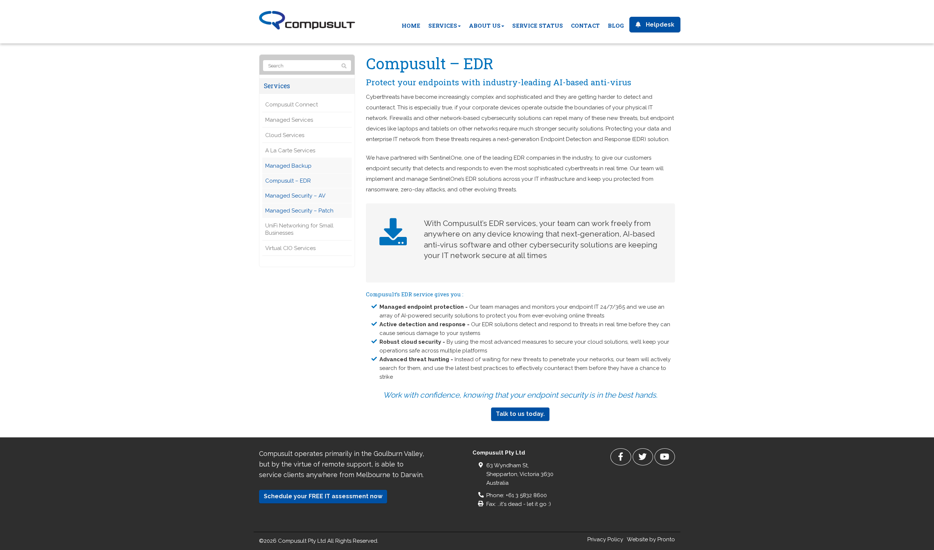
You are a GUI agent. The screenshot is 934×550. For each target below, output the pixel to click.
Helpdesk (659, 24)
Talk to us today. (520, 413)
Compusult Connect (291, 104)
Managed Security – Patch (299, 210)
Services (277, 86)
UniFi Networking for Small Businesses (299, 229)
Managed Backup (288, 166)
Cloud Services (284, 135)
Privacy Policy (605, 539)
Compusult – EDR (288, 181)
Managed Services (289, 120)
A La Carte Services (290, 150)
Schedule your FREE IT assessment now (323, 496)
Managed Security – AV (295, 195)
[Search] (344, 66)
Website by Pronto (651, 539)
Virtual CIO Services (290, 248)
